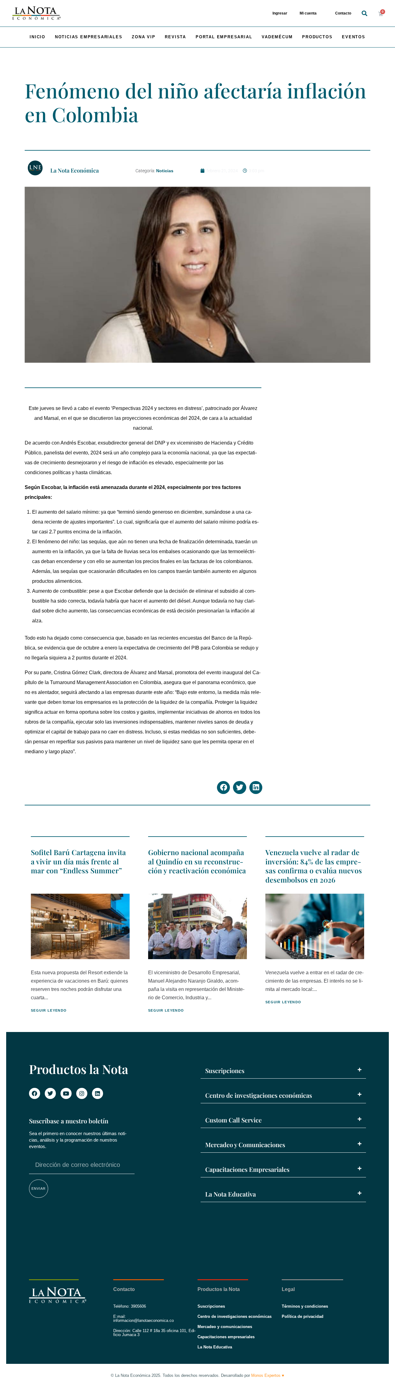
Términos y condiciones (305, 1306)
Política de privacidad (302, 1316)
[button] (364, 13)
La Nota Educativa (230, 1194)
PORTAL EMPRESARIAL (224, 37)
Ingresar (279, 13)
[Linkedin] (97, 1093)
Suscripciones (224, 1070)
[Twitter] (50, 1093)
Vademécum (277, 37)
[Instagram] (81, 1093)
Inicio (37, 37)
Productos (317, 37)
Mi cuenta (308, 13)
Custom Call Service (233, 1120)
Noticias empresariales (89, 37)
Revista (175, 37)
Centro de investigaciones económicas (258, 1095)
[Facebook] (34, 1093)
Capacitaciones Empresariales (247, 1169)
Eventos (353, 37)
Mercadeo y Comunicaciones (245, 1144)
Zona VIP (143, 37)
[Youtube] (66, 1093)
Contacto (343, 13)
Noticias (164, 170)
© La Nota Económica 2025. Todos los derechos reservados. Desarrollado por (197, 1375)
